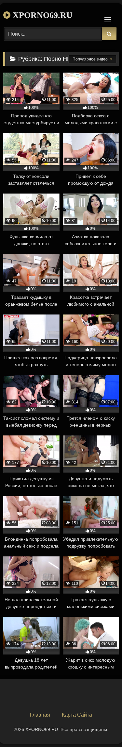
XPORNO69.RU (41, 15)
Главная (40, 715)
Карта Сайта (77, 715)
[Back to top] (102, 727)
